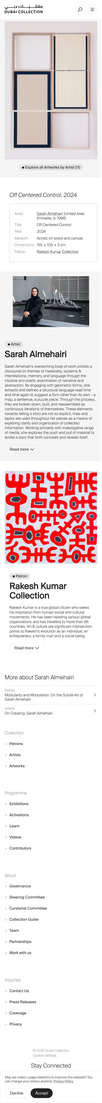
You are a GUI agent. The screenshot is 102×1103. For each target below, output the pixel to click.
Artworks (15, 765)
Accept (41, 1093)
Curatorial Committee (26, 908)
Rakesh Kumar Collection (58, 251)
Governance (18, 886)
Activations (17, 814)
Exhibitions (16, 803)
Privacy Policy (63, 1081)
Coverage (15, 1013)
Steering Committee (25, 897)
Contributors (18, 848)
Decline (16, 1093)
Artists (13, 754)
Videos (13, 837)
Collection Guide (21, 919)
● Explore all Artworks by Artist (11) (51, 167)
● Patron (20, 576)
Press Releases (20, 1001)
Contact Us (17, 990)
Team (12, 930)
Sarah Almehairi (50, 213)
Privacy (13, 1024)
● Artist (14, 344)
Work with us (18, 952)
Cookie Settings (44, 1056)
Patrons (14, 743)
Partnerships (18, 941)
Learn (12, 826)
